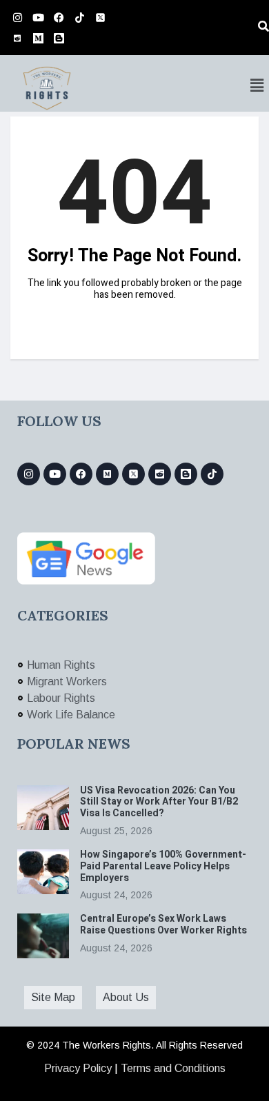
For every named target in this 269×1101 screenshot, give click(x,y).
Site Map (53, 997)
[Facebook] (58, 17)
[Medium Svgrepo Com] (38, 38)
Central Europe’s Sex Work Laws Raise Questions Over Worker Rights (164, 924)
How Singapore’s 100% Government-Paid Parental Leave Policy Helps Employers (163, 866)
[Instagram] (17, 17)
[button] (257, 85)
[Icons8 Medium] (107, 474)
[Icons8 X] (100, 17)
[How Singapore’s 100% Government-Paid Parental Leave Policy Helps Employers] (43, 871)
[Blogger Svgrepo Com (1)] (58, 38)
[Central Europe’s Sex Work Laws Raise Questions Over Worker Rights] (43, 935)
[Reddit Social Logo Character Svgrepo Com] (17, 38)
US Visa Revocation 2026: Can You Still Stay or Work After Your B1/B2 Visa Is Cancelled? (159, 802)
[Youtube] (38, 17)
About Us (126, 997)
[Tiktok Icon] (79, 17)
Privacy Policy (78, 1068)
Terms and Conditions (173, 1068)
